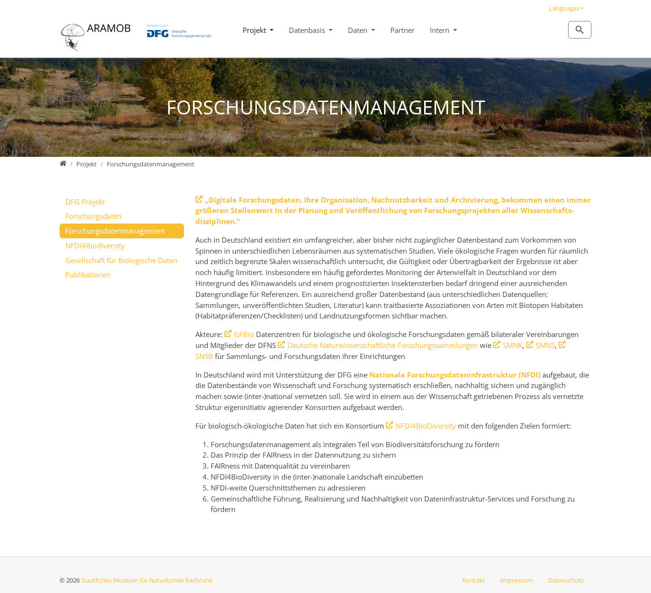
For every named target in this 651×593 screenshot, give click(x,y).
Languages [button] (564, 8)
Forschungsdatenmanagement (115, 230)
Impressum (516, 580)
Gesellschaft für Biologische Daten (121, 260)
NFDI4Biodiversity (95, 245)
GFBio (244, 334)
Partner (402, 30)
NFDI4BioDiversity (426, 425)
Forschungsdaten (93, 216)
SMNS (545, 345)
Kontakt (473, 580)
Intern (440, 30)
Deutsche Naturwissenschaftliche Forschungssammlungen (382, 345)
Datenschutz (566, 580)
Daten (358, 30)
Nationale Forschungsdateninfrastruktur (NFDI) (454, 374)
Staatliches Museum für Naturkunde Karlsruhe (147, 580)
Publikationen (88, 274)
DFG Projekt (85, 201)
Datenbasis (308, 30)
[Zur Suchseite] (579, 30)
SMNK (512, 345)
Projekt (255, 30)
